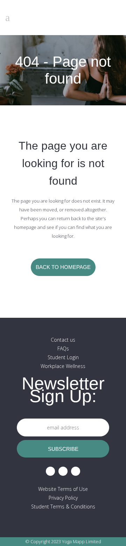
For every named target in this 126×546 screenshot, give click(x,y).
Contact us (63, 339)
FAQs (63, 348)
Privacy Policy (63, 497)
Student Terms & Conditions (63, 506)
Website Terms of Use (63, 489)
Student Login (63, 357)
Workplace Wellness (63, 366)
